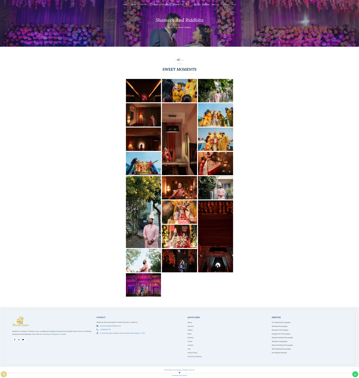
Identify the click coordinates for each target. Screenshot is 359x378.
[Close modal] (228, 171)
